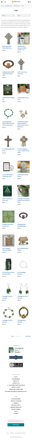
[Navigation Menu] (2, 2)
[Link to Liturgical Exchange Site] (16, 360)
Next (28, 336)
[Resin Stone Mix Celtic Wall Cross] (8, 39)
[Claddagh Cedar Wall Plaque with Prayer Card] (8, 64)
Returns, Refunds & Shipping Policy (16, 391)
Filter (3, 15)
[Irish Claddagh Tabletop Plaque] (8, 241)
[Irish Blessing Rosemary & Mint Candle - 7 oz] (24, 39)
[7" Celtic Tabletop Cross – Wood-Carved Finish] (24, 141)
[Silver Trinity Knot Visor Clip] (8, 191)
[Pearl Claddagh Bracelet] (24, 265)
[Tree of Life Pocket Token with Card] (8, 167)
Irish (23, 5)
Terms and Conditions (16, 389)
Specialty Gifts (8, 5)
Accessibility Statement (20, 433)
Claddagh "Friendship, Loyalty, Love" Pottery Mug (24, 200)
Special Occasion (16, 401)
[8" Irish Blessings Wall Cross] (8, 141)
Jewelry (16, 403)
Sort (19, 15)
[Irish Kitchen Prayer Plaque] (24, 167)
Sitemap (16, 413)
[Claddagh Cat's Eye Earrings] (24, 289)
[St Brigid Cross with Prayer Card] (8, 217)
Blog (16, 377)
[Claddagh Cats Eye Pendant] (8, 289)
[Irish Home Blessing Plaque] (24, 241)
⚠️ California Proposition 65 (16, 385)
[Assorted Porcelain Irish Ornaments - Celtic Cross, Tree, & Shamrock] (24, 114)
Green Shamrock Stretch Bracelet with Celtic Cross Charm (8, 123)
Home (2, 5)
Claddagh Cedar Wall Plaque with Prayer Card (8, 73)
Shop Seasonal (16, 399)
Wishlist (12, 433)
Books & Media (16, 409)
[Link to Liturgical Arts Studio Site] (16, 352)
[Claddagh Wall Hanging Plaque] (24, 217)
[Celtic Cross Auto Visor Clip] (24, 64)
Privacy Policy (16, 387)
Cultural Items (17, 5)
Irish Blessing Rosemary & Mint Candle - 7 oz (22, 48)
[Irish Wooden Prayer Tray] (24, 90)
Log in (7, 433)
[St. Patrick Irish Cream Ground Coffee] (8, 265)
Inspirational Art (16, 407)
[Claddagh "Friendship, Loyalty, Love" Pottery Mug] (24, 191)
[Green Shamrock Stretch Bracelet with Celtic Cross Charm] (8, 114)
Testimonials (16, 379)
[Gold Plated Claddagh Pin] (8, 90)
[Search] (5, 2)
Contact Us (16, 383)
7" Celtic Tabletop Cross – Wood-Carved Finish (23, 150)
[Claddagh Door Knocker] (24, 312)
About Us (16, 381)
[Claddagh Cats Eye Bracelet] (8, 312)
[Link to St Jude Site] (16, 367)
